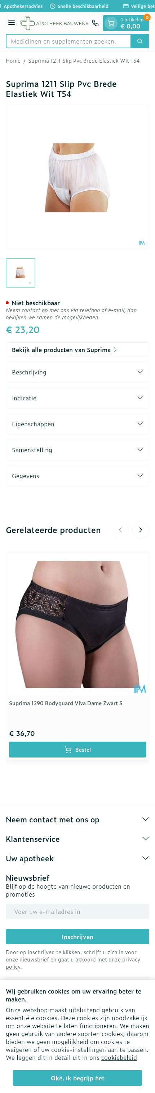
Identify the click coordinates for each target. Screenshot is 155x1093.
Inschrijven (77, 936)
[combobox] (68, 41)
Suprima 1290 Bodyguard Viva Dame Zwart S (66, 703)
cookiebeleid (119, 1057)
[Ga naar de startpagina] (54, 23)
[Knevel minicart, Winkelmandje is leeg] (111, 23)
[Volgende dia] (140, 529)
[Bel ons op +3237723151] (95, 23)
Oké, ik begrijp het (78, 1078)
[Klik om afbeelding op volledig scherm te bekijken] (77, 177)
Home (13, 60)
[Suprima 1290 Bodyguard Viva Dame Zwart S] (77, 624)
